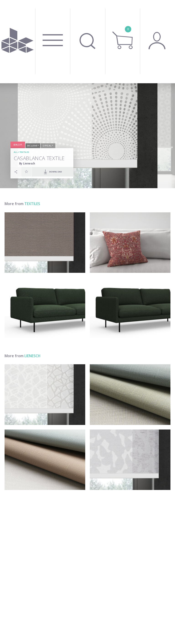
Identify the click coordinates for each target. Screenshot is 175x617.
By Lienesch (27, 163)
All (16, 152)
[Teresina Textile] (130, 460)
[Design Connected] (17, 41)
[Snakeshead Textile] (130, 242)
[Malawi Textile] (130, 307)
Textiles (24, 152)
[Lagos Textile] (45, 394)
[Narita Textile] (45, 307)
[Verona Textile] (45, 460)
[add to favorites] (26, 171)
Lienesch (32, 355)
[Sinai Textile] (130, 394)
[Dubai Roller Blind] (45, 242)
